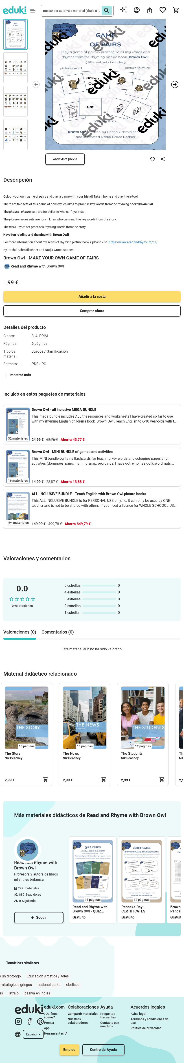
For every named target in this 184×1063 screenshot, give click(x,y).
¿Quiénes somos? (51, 1015)
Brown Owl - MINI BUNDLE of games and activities (72, 452)
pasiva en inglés (37, 993)
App (47, 1028)
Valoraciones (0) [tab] (19, 632)
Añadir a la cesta (92, 296)
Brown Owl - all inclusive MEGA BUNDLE (64, 410)
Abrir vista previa (65, 159)
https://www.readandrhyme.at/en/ (133, 242)
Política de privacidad (146, 1028)
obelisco (72, 985)
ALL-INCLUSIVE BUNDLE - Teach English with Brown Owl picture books (89, 494)
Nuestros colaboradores (78, 1020)
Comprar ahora (92, 311)
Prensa (49, 1022)
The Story (12, 753)
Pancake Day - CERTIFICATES (133, 909)
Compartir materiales (83, 1014)
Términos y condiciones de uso (150, 1020)
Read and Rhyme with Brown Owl (37, 266)
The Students (131, 753)
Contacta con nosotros (110, 1024)
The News (71, 753)
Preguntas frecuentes (108, 1015)
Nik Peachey (13, 758)
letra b (14, 993)
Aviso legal (138, 1014)
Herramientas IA (55, 1033)
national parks (49, 985)
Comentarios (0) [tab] (58, 632)
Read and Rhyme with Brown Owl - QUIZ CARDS (89, 909)
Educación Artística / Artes (48, 976)
